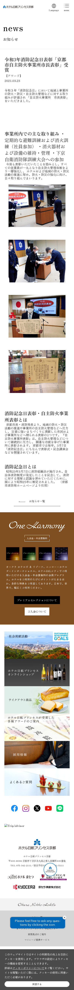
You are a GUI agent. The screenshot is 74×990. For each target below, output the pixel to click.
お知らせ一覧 (37, 501)
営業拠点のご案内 (37, 934)
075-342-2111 (23, 865)
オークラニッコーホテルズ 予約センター (37, 928)
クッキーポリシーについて (28, 968)
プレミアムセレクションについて (37, 600)
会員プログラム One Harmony (37, 923)
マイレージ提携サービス (37, 939)
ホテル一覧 (37, 917)
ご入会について (37, 611)
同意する (37, 984)
